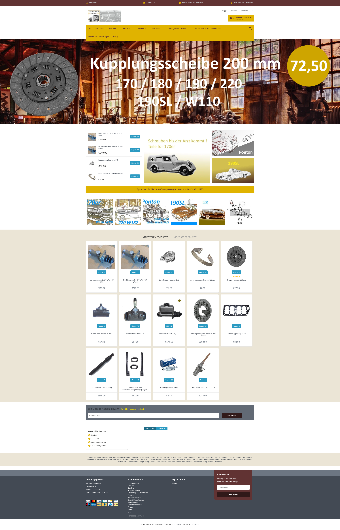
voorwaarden (133, 502)
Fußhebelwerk (247, 457)
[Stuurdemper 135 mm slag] (101, 364)
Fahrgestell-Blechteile (205, 457)
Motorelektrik (122, 462)
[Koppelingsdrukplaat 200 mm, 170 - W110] (203, 310)
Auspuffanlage (107, 457)
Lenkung (223, 459)
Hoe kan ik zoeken (134, 498)
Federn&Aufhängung (221, 457)
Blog (115, 37)
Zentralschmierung (200, 462)
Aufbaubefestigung (94, 457)
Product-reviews (134, 490)
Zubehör (211, 462)
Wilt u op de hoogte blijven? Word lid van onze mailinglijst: (227, 480)
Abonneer (231, 415)
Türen (158, 462)
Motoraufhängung (246, 459)
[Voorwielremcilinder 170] (135, 310)
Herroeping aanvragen (136, 516)
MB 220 (112, 29)
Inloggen (224, 11)
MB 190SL (157, 29)
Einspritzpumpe (156, 457)
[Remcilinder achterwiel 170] (101, 310)
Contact (149, 428)
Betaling (131, 488)
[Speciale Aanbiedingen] (156, 231)
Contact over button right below (97, 492)
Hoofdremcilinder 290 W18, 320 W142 (110, 148)
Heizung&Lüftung (123, 459)
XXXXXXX (150, 3)
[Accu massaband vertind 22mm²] (92, 176)
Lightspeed (195, 524)
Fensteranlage (235, 457)
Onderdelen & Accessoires (206, 29)
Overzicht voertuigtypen (136, 500)
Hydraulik (144, 459)
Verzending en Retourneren (138, 493)
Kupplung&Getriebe (211, 459)
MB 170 (98, 29)
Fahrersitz (192, 457)
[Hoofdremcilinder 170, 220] (169, 310)
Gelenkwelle (91, 459)
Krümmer (199, 459)
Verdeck (164, 462)
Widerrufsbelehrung (135, 505)
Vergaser (171, 462)
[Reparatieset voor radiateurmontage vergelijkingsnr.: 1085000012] (135, 364)
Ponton (141, 29)
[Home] (89, 29)
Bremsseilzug (144, 457)
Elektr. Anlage (182, 457)
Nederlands (244, 10)
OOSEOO (177, 524)
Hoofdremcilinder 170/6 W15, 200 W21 (111, 134)
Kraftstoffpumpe (189, 459)
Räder (152, 462)
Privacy (130, 507)
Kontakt (93, 3)
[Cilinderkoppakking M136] (236, 310)
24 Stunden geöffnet (244, 3)
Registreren (233, 11)
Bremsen (135, 457)
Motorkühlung (134, 462)
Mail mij (169, 326)
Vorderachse (180, 462)
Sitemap (131, 495)
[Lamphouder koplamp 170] (92, 163)
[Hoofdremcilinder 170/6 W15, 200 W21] (92, 136)
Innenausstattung (155, 459)
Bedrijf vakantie (133, 483)
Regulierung (144, 462)
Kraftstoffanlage (177, 459)
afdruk (161, 428)
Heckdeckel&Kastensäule (106, 459)
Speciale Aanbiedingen (98, 37)
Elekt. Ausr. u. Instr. (169, 457)
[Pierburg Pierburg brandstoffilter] (169, 364)
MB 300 (127, 29)
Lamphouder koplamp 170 (108, 160)
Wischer (189, 462)
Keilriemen (166, 459)
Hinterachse (135, 459)
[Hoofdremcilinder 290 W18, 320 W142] (92, 149)
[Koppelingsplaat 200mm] (236, 256)
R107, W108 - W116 (178, 29)
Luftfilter (230, 459)
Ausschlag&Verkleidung (122, 457)
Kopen (134, 136)
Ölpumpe (218, 462)
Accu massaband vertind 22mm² (110, 173)
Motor (236, 459)
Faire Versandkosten (192, 3)
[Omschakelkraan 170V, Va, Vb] (203, 364)
